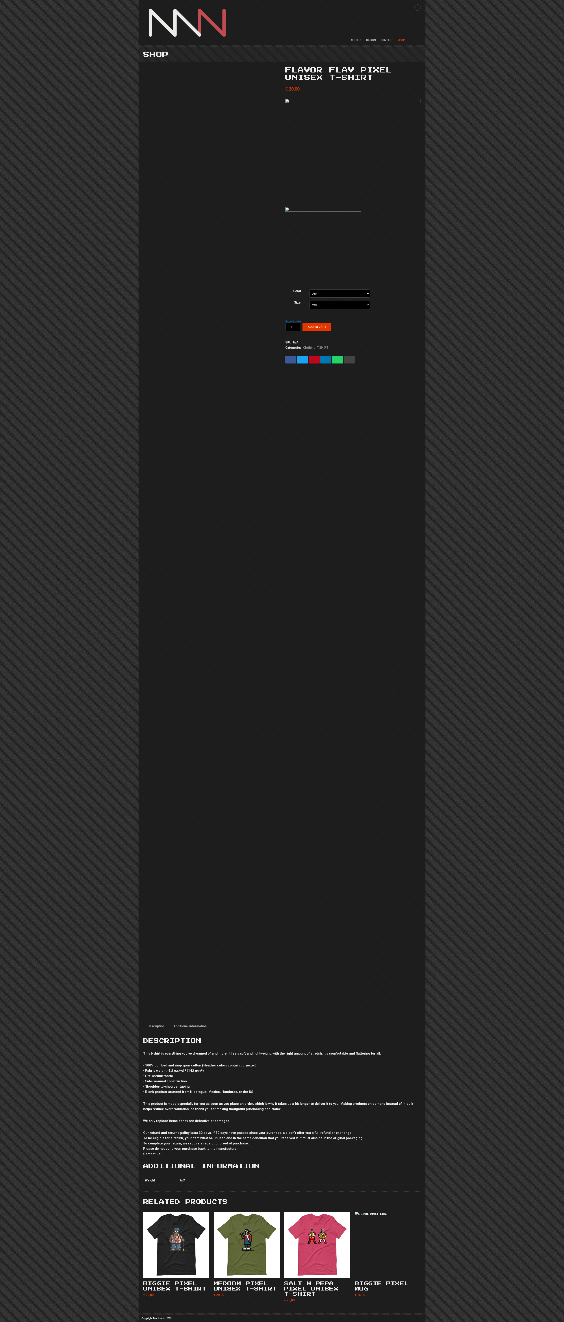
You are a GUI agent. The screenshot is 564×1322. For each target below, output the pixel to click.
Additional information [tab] (190, 1026)
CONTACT (386, 40)
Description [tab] (156, 1026)
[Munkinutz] (187, 22)
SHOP (401, 40)
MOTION (356, 40)
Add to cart (317, 326)
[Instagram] (417, 7)
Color (297, 291)
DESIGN (371, 40)
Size (297, 302)
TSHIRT (322, 347)
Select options (176, 1272)
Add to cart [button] (388, 1272)
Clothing (309, 347)
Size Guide (293, 321)
